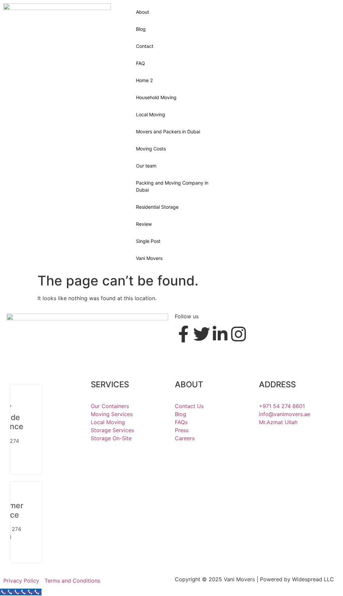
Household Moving (156, 97)
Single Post (148, 241)
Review (144, 224)
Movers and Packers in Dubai (168, 131)
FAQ (140, 63)
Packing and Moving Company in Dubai (172, 186)
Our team (146, 166)
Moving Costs (151, 148)
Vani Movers (149, 258)
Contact (144, 46)
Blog (141, 29)
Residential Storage (157, 207)
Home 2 (144, 80)
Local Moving (150, 114)
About (142, 12)
